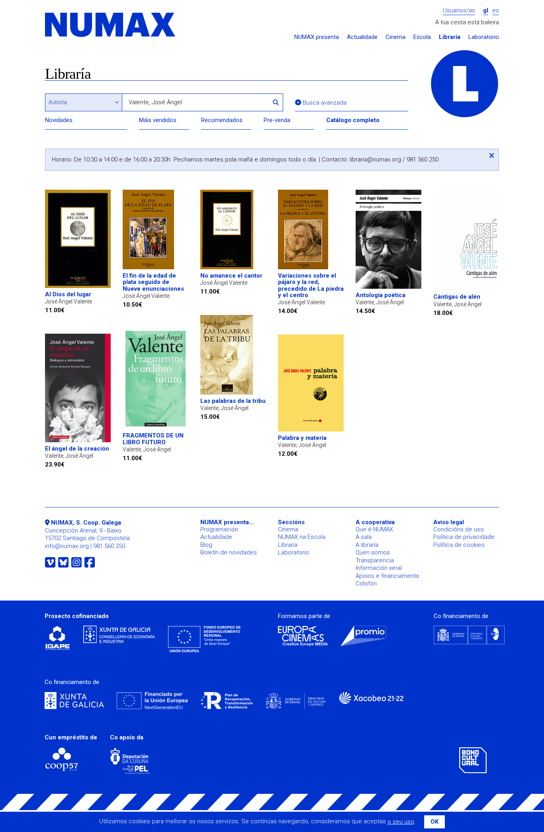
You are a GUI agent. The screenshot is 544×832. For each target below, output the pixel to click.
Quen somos (373, 552)
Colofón (366, 583)
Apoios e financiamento (387, 575)
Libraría (449, 37)
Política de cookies (459, 544)
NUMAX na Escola (301, 536)
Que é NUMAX (374, 529)
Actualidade (362, 37)
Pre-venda (277, 120)
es (495, 10)
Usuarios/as (459, 10)
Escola (422, 37)
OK (434, 821)
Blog (206, 544)
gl (485, 10)
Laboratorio (483, 37)
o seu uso (400, 821)
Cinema (395, 37)
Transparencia (375, 560)
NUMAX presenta (316, 37)
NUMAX (110, 25)
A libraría (367, 544)
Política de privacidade (464, 536)
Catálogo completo (353, 120)
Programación (219, 529)
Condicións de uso (458, 529)
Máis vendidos (157, 120)
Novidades (58, 120)
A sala (364, 536)
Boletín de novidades (228, 552)
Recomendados (222, 120)
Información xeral (379, 568)
